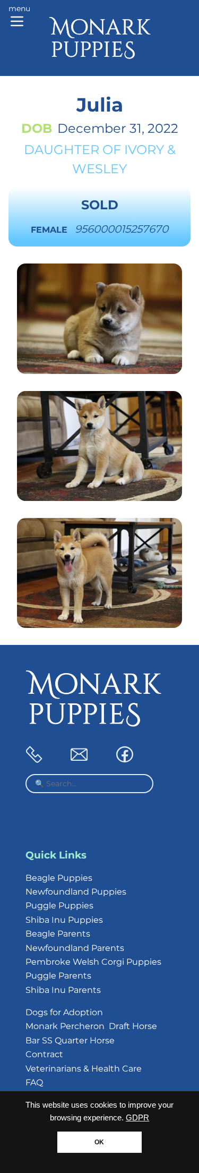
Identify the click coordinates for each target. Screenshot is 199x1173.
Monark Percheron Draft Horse (91, 1026)
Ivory (144, 149)
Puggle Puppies (59, 905)
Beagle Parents (57, 934)
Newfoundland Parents (74, 948)
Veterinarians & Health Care (83, 1069)
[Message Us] (79, 760)
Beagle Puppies (58, 878)
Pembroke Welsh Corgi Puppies (93, 962)
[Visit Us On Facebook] (124, 760)
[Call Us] (33, 760)
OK (99, 1142)
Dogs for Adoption (64, 1012)
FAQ (34, 1082)
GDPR (137, 1118)
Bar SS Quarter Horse (70, 1040)
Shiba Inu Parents (63, 990)
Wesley (99, 168)
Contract (44, 1054)
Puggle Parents (58, 976)
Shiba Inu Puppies (64, 920)
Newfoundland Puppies (75, 892)
